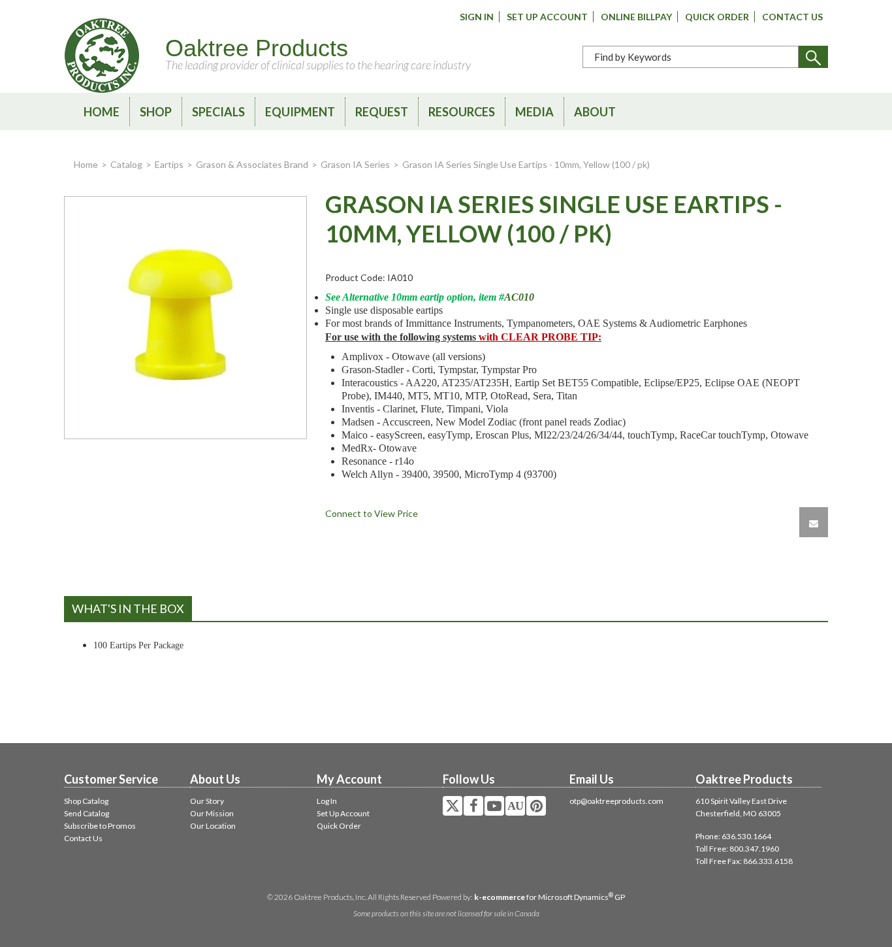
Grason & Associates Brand (252, 164)
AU (515, 805)
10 (529, 297)
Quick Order (717, 16)
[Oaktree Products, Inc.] (102, 55)
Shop (156, 112)
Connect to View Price (371, 513)
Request (381, 112)
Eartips (169, 164)
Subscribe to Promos (100, 826)
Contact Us (792, 16)
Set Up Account (547, 16)
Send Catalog (86, 813)
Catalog (126, 164)
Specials (218, 112)
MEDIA (534, 112)
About (595, 112)
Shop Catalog (86, 801)
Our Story (207, 801)
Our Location (213, 826)
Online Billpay (636, 16)
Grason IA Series (355, 164)
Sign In (477, 16)
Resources (461, 112)
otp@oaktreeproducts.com (616, 801)
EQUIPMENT (300, 112)
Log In (327, 801)
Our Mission (212, 813)
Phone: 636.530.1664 (733, 836)
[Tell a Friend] (813, 522)
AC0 (514, 297)
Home (101, 112)
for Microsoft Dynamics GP (549, 897)
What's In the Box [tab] (128, 608)
